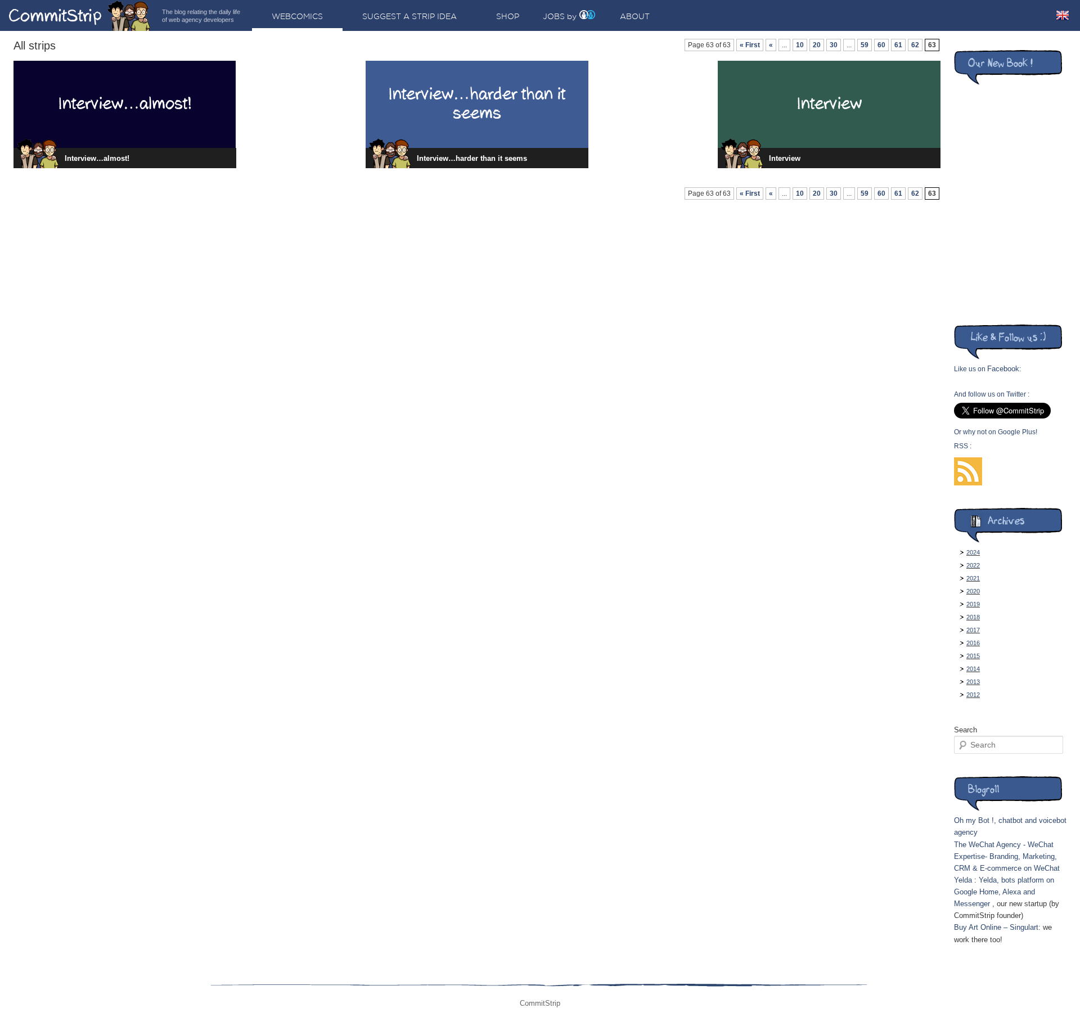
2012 (973, 694)
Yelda (963, 880)
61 (898, 45)
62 (915, 45)
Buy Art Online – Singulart (996, 927)
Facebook (1003, 368)
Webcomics (297, 16)
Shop (507, 16)
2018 (973, 617)
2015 (973, 655)
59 (864, 45)
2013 (973, 681)
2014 (973, 668)
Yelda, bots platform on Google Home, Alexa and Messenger (1004, 892)
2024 (973, 552)
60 (881, 45)
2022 (973, 565)
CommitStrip (80, 15)
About (635, 16)
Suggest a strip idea (409, 16)
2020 (973, 591)
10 (800, 45)
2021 (973, 578)
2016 (973, 643)
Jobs (554, 16)
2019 (973, 604)
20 (817, 45)
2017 (973, 630)
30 (834, 45)
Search (965, 730)
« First (750, 45)
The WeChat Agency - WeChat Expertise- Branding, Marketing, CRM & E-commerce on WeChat (1007, 856)
